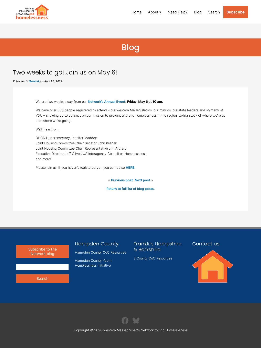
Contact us (205, 243)
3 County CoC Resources (153, 258)
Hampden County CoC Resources (100, 252)
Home (137, 12)
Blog (198, 12)
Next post (142, 180)
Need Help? (177, 12)
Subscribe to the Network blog (42, 251)
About (153, 12)
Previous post (122, 180)
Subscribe (236, 12)
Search (214, 12)
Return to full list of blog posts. (130, 189)
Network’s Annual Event (106, 102)
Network (34, 81)
